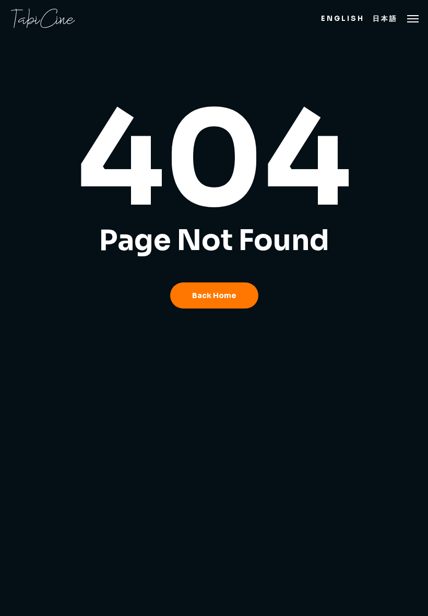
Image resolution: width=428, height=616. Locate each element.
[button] (413, 18)
